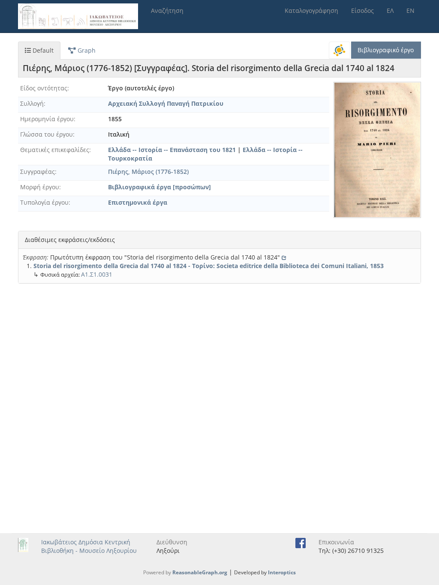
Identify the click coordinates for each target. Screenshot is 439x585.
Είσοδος (362, 10)
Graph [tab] (86, 50)
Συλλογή (32, 103)
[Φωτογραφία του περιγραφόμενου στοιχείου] (377, 150)
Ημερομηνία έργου (47, 119)
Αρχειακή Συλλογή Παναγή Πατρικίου (165, 103)
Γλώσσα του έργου (46, 134)
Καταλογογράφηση (311, 10)
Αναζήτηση (167, 10)
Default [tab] (42, 50)
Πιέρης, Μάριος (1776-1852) (148, 171)
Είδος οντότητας (43, 88)
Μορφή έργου (39, 187)
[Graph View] (339, 50)
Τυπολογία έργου (44, 202)
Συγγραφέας (37, 171)
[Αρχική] (81, 16)
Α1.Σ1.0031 (96, 274)
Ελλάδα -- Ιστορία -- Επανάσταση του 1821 (172, 150)
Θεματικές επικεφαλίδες (54, 150)
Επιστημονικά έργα (137, 202)
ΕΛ (390, 10)
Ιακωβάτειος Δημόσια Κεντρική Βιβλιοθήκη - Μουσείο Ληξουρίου (89, 546)
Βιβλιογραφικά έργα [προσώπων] (159, 187)
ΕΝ (410, 10)
